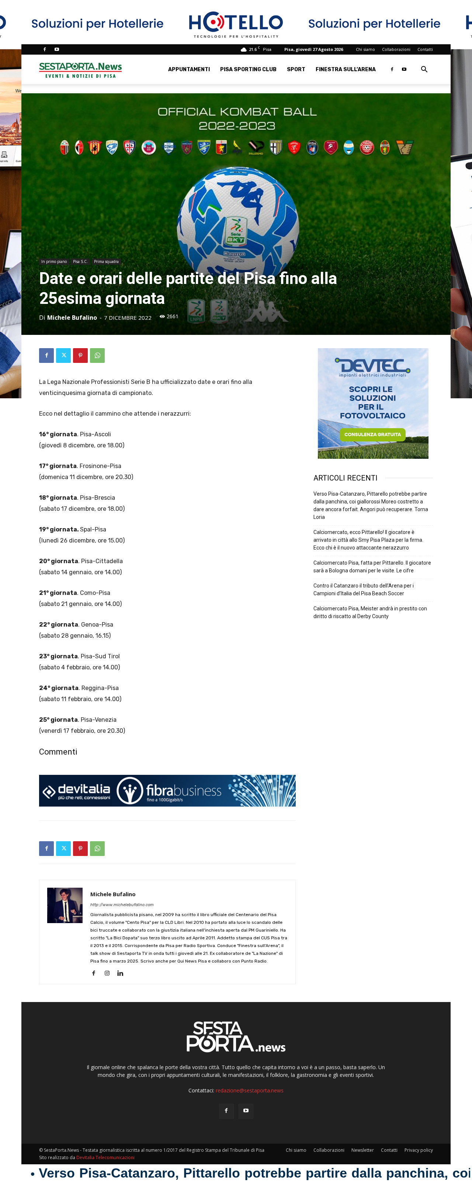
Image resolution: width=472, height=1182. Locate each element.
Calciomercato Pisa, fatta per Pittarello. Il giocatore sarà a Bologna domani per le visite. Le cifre (372, 566)
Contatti (425, 49)
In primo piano (54, 261)
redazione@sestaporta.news (250, 1090)
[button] (424, 70)
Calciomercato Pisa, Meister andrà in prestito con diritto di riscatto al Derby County (370, 612)
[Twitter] (63, 355)
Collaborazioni (396, 49)
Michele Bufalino (72, 317)
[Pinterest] (80, 355)
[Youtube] (56, 49)
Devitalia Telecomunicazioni (105, 1157)
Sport (296, 69)
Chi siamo (365, 49)
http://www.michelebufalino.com (122, 904)
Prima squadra (106, 261)
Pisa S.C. (80, 261)
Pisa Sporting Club (248, 69)
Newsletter (362, 1150)
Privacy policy (419, 1150)
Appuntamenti (189, 69)
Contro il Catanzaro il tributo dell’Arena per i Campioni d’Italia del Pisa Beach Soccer (363, 589)
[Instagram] (110, 973)
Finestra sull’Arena (346, 69)
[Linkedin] (123, 973)
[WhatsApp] (97, 355)
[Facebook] (44, 49)
